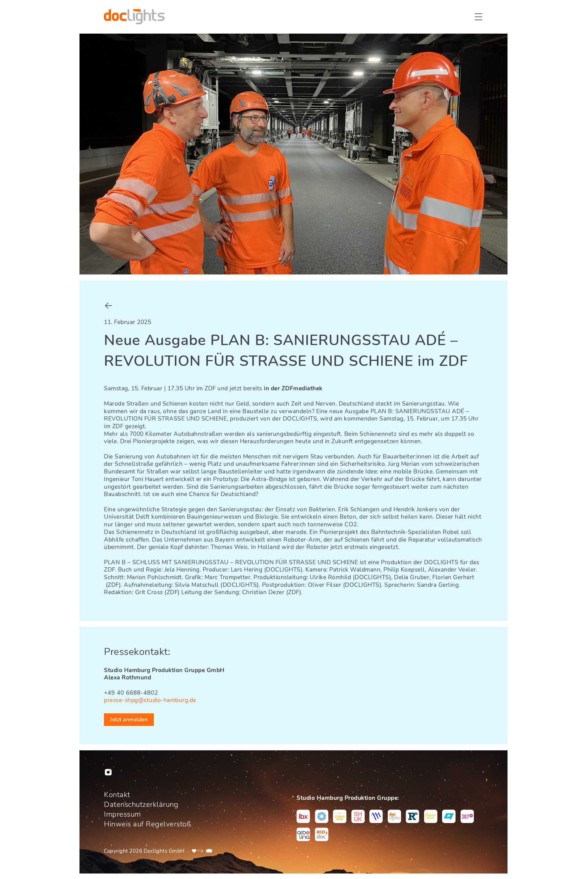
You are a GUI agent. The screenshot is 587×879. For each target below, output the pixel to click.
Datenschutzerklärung (141, 804)
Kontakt (117, 795)
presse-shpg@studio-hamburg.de (150, 700)
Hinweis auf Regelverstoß (147, 824)
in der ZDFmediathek (293, 388)
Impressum (122, 814)
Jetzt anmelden (129, 719)
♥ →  (202, 851)
